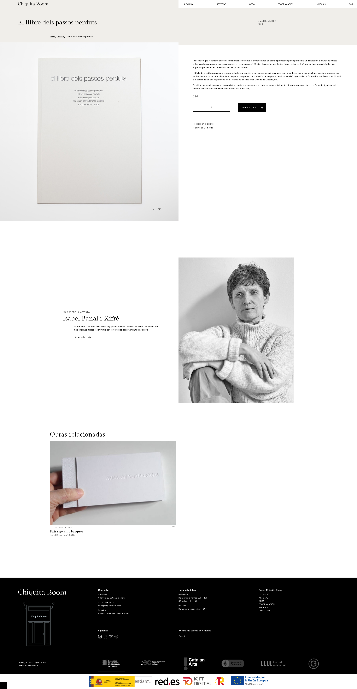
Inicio (52, 36)
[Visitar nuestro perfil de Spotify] (116, 637)
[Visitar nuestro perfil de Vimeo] (111, 637)
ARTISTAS (263, 598)
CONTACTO (264, 610)
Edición (60, 36)
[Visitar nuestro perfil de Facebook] (105, 637)
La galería (188, 4)
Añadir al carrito (249, 107)
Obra (252, 4)
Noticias (321, 4)
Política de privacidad (28, 665)
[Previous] (153, 208)
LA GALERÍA (264, 594)
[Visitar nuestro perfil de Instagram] (100, 637)
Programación (286, 4)
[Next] (159, 208)
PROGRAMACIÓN (267, 604)
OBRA (261, 601)
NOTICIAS (263, 607)
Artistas (221, 4)
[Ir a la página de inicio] (89, 4)
